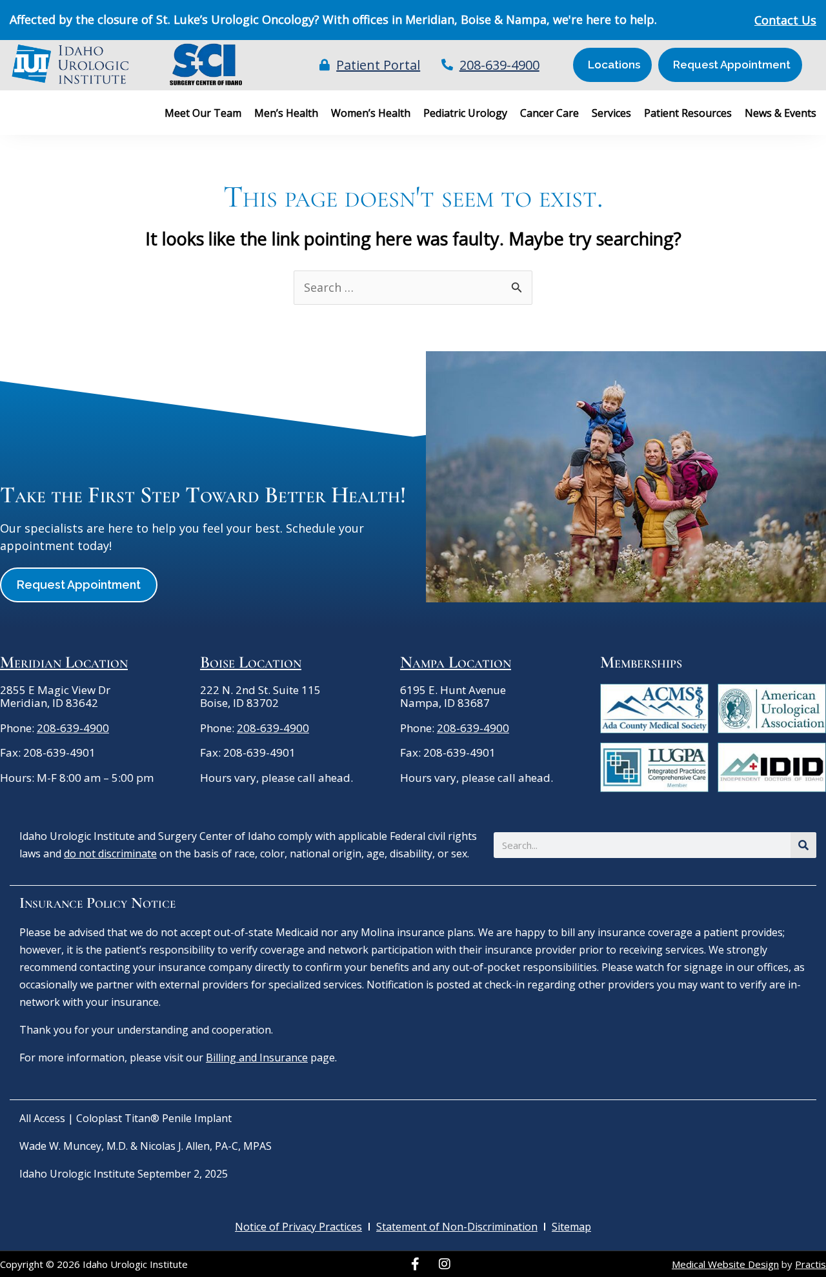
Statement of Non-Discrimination (457, 1227)
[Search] (803, 845)
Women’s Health (370, 113)
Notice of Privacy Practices (298, 1227)
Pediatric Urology (465, 113)
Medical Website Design (725, 1264)
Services (611, 113)
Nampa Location (455, 662)
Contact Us (785, 20)
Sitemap (571, 1227)
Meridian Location (64, 662)
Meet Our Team (203, 113)
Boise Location (250, 662)
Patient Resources (688, 113)
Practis (810, 1264)
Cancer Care (549, 113)
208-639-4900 (73, 727)
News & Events (780, 113)
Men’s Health (286, 113)
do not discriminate (110, 853)
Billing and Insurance (257, 1057)
